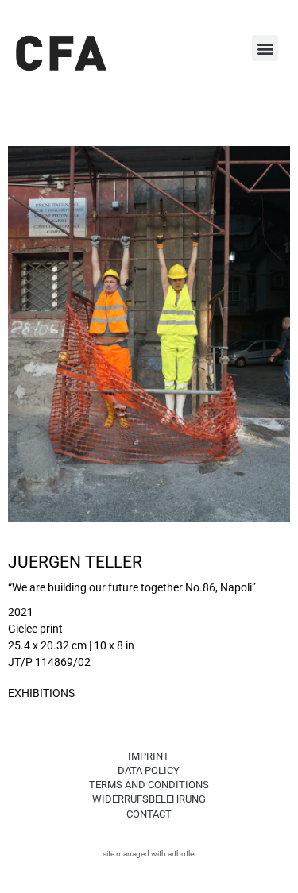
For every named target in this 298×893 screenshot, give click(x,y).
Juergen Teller (75, 562)
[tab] (41, 694)
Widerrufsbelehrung (149, 799)
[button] (265, 48)
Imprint (148, 756)
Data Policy (149, 770)
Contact (149, 814)
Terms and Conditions (149, 785)
